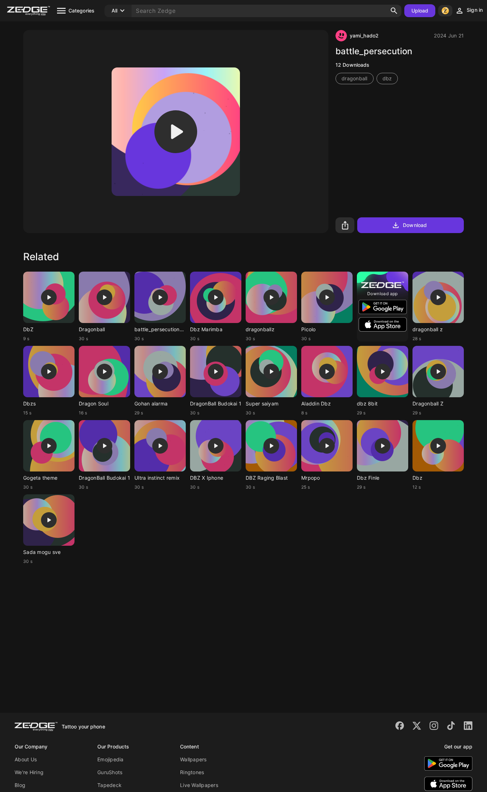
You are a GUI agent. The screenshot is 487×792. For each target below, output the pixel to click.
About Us (26, 759)
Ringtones (192, 772)
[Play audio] (175, 131)
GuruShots (109, 772)
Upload (420, 10)
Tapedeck (109, 785)
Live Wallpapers (199, 785)
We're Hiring (29, 772)
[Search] (394, 10)
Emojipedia (110, 759)
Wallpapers (193, 759)
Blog (20, 785)
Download (415, 225)
